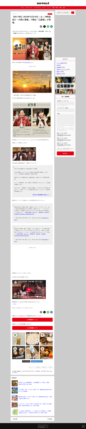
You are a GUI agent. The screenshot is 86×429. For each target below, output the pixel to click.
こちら (15, 303)
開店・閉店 (55, 7)
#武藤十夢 (41, 212)
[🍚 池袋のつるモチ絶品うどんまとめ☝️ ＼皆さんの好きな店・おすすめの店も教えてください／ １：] (32, 338)
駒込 (51, 367)
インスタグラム (37, 7)
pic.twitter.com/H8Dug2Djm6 (26, 214)
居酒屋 (38, 367)
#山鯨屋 (16, 214)
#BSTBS (47, 212)
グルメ (44, 7)
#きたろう (34, 212)
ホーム (22, 7)
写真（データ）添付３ (62, 143)
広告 (64, 7)
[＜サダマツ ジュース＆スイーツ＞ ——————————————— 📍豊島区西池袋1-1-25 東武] (18, 338)
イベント (49, 7)
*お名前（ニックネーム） (63, 100)
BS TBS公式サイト (28, 62)
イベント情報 (60, 63)
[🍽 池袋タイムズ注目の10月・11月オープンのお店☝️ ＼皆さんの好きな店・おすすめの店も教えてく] (32, 352)
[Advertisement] (32, 258)
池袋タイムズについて (62, 69)
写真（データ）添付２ (62, 138)
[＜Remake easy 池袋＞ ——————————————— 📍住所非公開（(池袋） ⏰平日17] (46, 352)
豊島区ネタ (45, 367)
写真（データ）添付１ (62, 133)
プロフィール (29, 7)
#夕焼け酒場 (28, 212)
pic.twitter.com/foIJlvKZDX (21, 235)
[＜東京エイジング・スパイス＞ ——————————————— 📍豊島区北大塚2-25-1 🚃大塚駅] (46, 338)
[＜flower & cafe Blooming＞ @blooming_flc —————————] (18, 352)
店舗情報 (59, 67)
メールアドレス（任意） (63, 108)
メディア (32, 367)
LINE (60, 7)
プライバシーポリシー (43, 425)
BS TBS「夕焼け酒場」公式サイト (41, 194)
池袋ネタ (59, 71)
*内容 (58, 113)
